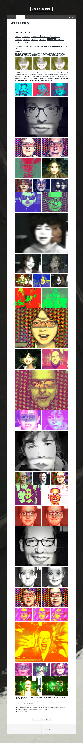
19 (44, 719)
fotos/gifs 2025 (45, 36)
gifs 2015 (18, 42)
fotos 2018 (51, 39)
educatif (18, 36)
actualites (11, 17)
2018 (47, 719)
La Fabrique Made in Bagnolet (18, 728)
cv (27, 17)
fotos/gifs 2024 (55, 36)
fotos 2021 (34, 39)
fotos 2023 (18, 39)
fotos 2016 (60, 39)
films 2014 (26, 42)
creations (20, 17)
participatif (26, 36)
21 (42, 719)
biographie (34, 17)
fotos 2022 (26, 39)
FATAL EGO (48, 738)
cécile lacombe (41, 9)
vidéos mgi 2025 (35, 36)
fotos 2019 (42, 39)
